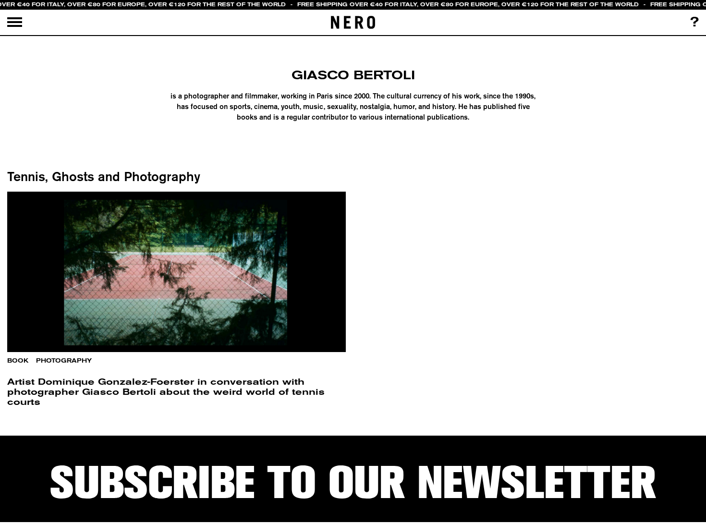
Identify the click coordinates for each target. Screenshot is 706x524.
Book (17, 360)
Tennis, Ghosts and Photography (103, 176)
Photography (64, 360)
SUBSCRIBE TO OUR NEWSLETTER (353, 483)
